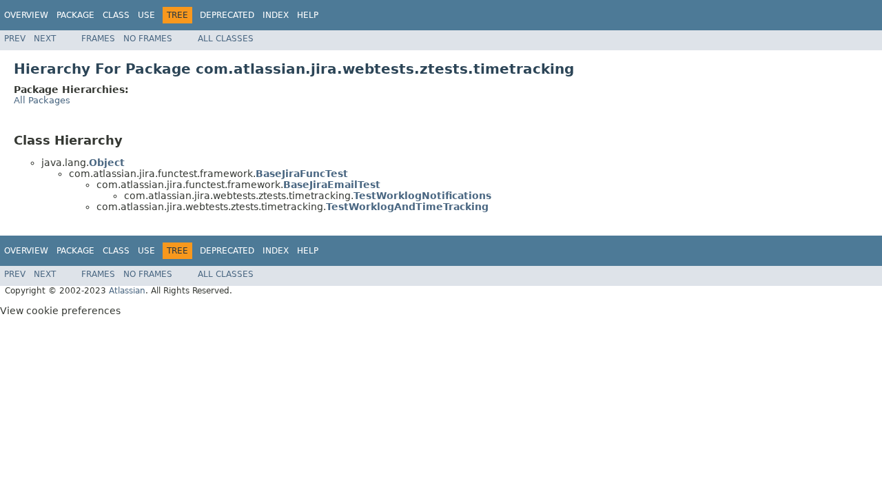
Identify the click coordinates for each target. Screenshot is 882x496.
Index (276, 15)
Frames (98, 38)
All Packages (42, 100)
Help (307, 15)
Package (75, 15)
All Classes (226, 38)
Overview (26, 15)
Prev (14, 38)
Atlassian (127, 291)
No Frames (147, 38)
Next (45, 38)
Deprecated (227, 15)
